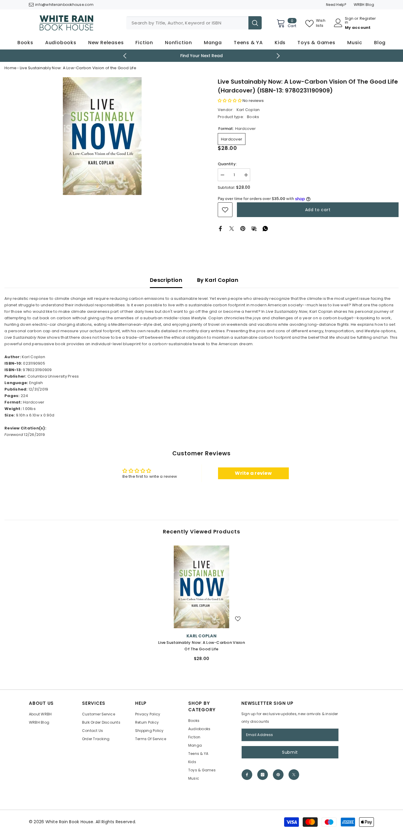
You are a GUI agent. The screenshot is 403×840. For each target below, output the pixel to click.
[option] (201, 55)
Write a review (253, 473)
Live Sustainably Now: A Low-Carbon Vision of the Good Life (201, 646)
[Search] (194, 22)
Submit (290, 752)
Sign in (349, 20)
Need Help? (336, 4)
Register (368, 18)
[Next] (278, 56)
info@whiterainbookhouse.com (64, 4)
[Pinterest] (242, 228)
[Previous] (125, 56)
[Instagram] (262, 774)
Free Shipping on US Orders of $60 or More (201, 56)
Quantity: (227, 164)
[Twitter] (231, 228)
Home (10, 68)
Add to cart (318, 210)
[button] (230, 100)
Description (166, 280)
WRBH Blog (364, 4)
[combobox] (187, 22)
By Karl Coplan (217, 280)
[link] (225, 209)
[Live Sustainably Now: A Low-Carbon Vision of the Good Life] (201, 586)
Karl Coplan (248, 110)
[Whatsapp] (265, 228)
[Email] (254, 228)
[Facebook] (220, 228)
